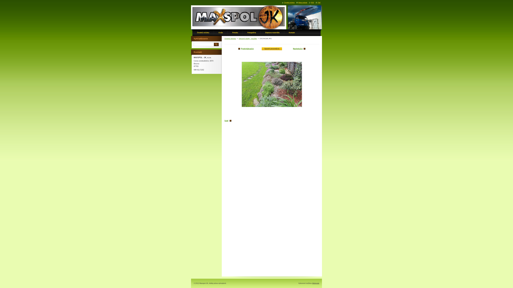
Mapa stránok (302, 2)
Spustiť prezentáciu (271, 49)
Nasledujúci (298, 49)
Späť (226, 121)
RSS (312, 2)
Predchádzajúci (247, 49)
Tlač (319, 2)
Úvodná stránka (230, 38)
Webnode (315, 283)
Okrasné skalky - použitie (248, 38)
